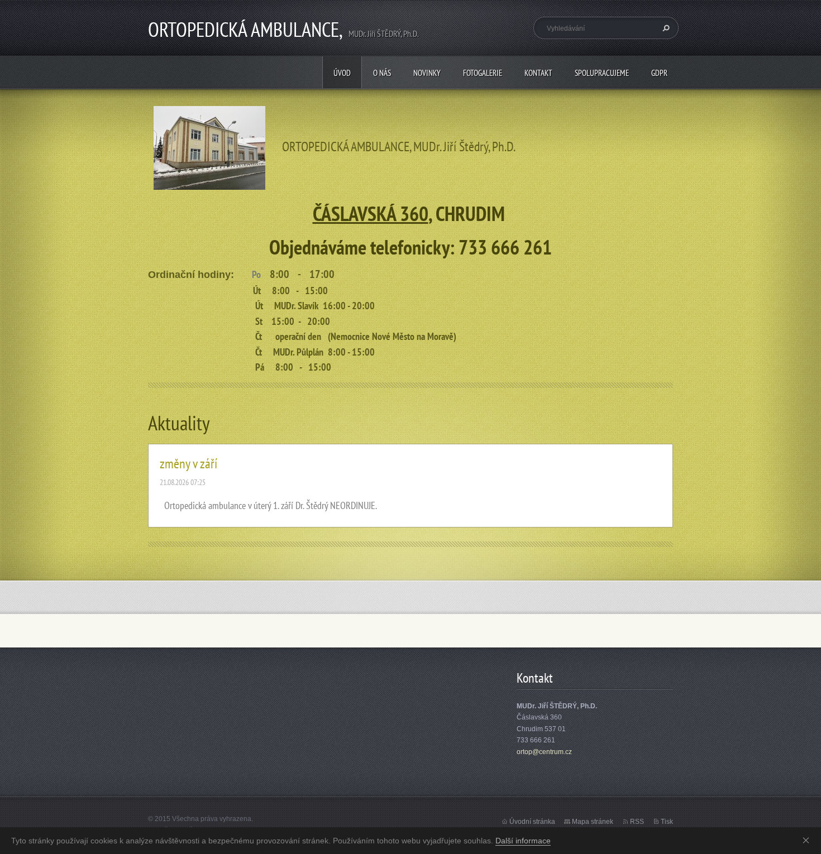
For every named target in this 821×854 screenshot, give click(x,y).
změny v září (188, 463)
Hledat (664, 28)
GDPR (659, 73)
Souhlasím (808, 840)
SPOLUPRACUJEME (602, 73)
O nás (382, 73)
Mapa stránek (592, 822)
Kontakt (538, 73)
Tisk (667, 822)
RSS (637, 822)
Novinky (427, 73)
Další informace (523, 840)
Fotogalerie (482, 73)
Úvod (342, 73)
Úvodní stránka (532, 822)
